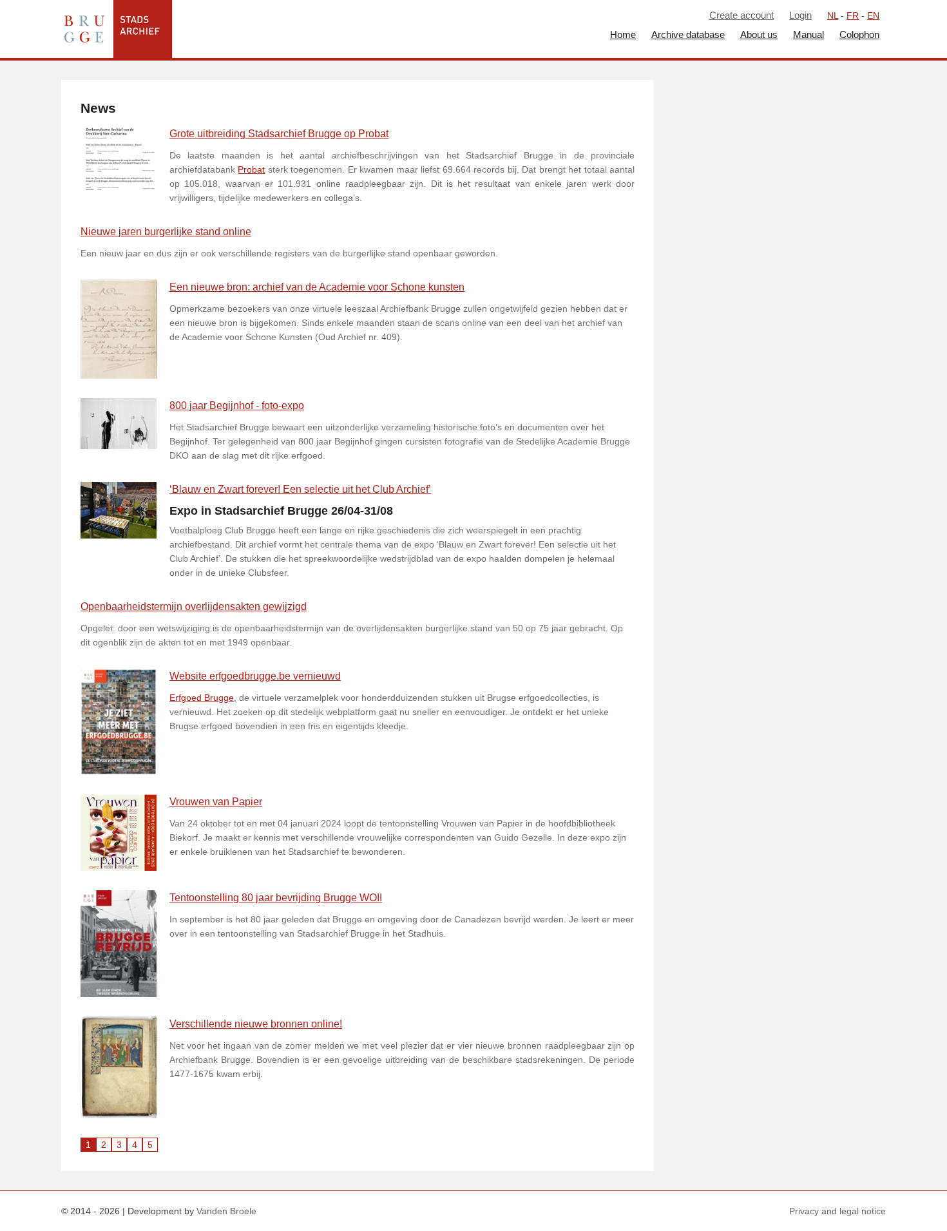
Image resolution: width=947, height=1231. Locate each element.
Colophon (859, 34)
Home (623, 34)
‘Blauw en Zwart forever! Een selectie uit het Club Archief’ (300, 489)
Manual (808, 34)
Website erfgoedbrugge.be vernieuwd (255, 676)
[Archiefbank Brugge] (113, 29)
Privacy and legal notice (837, 1211)
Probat (251, 169)
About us (759, 34)
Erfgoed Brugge (201, 697)
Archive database (688, 34)
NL (832, 15)
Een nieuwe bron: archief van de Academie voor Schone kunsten (316, 287)
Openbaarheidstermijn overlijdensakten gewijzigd (194, 606)
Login (800, 15)
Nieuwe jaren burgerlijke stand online (166, 231)
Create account (741, 15)
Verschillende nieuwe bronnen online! (255, 1023)
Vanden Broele (226, 1211)
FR (853, 15)
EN (873, 15)
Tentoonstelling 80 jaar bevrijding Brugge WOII (275, 897)
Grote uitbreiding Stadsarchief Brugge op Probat (278, 133)
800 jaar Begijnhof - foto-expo (236, 405)
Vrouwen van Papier (215, 801)
